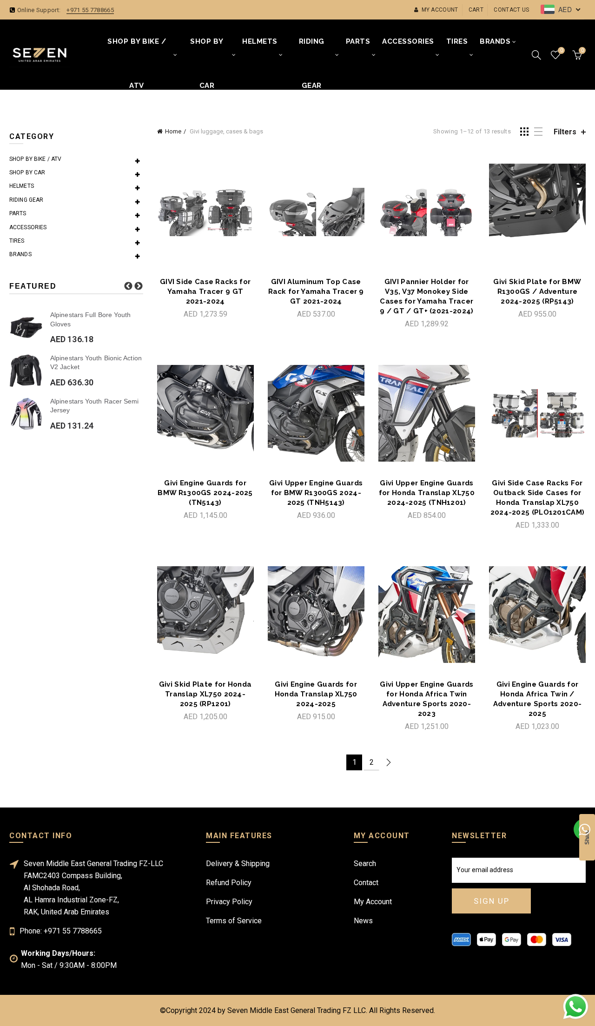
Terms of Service (234, 920)
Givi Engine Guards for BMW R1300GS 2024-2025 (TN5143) (205, 493)
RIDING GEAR (311, 50)
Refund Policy (228, 882)
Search (365, 863)
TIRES (457, 41)
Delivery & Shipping (238, 863)
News (363, 920)
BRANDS (495, 41)
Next (138, 286)
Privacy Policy (229, 901)
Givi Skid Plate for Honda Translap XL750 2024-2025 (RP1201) (205, 694)
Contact (366, 882)
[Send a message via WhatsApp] (575, 1006)
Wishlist (561, 50)
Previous (128, 286)
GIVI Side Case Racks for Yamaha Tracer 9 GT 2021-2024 (205, 291)
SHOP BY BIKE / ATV (136, 50)
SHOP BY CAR (207, 50)
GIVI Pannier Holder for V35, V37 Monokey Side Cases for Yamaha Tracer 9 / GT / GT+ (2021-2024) (426, 296)
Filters (565, 131)
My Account (373, 901)
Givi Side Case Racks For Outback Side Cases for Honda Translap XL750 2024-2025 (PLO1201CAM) (537, 497)
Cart (476, 10)
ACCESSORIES (408, 41)
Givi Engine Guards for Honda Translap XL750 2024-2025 (316, 694)
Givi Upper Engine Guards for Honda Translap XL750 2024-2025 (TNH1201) (427, 493)
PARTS (358, 41)
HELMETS (260, 41)
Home (173, 131)
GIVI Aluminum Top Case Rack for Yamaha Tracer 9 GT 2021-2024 (316, 291)
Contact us (511, 10)
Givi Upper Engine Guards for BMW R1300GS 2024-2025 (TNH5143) (316, 493)
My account (440, 10)
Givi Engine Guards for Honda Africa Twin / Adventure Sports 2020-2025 (537, 699)
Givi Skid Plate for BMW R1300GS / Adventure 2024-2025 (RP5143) (537, 291)
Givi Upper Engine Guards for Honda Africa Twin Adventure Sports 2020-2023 (426, 699)
